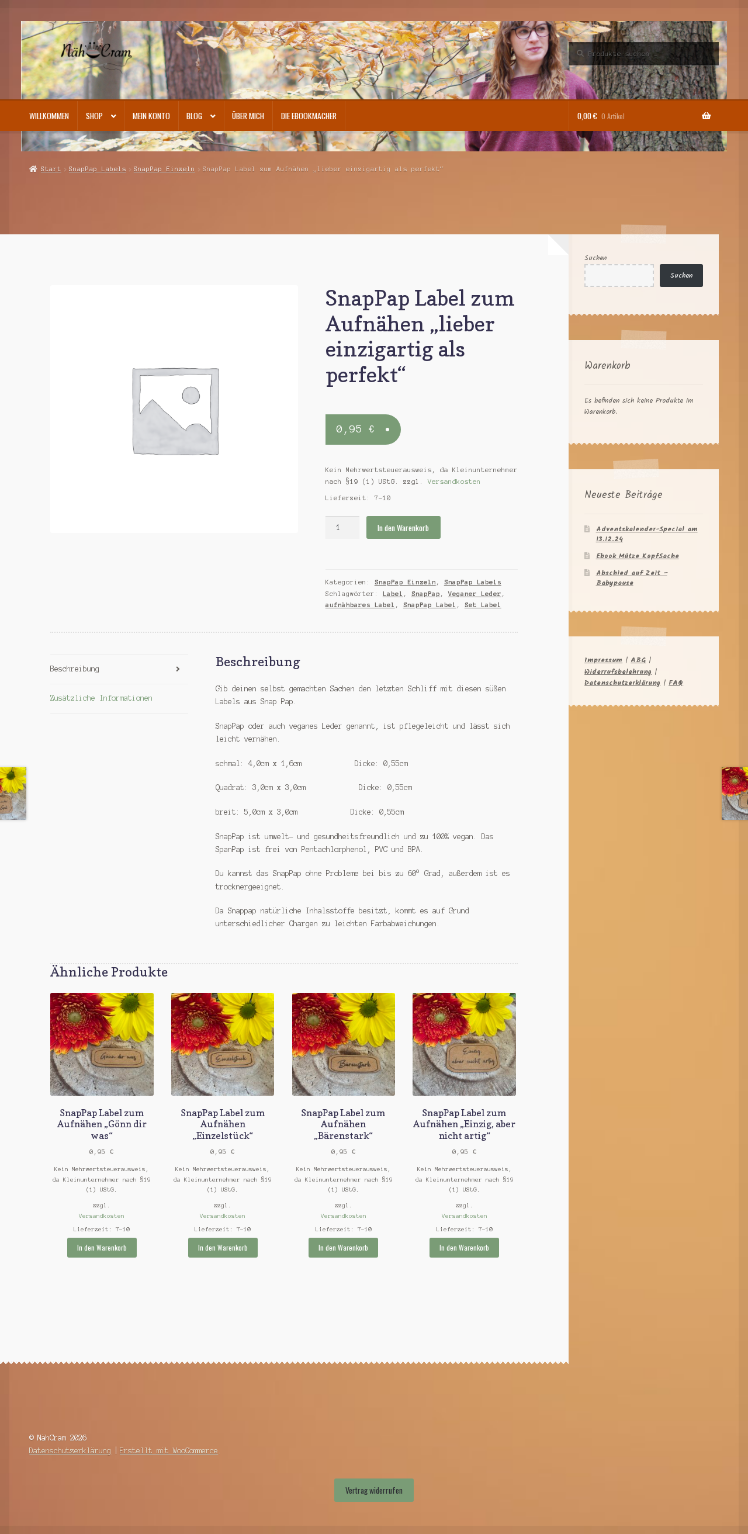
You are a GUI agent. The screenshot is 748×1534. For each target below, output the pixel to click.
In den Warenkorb (403, 528)
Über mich (248, 116)
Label (393, 593)
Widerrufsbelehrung (618, 671)
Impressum (603, 660)
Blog (194, 116)
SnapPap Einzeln (164, 168)
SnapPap (425, 593)
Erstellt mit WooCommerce (169, 1451)
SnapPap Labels (97, 168)
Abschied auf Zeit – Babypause (631, 577)
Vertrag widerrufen (374, 1490)
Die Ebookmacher (309, 116)
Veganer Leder (474, 593)
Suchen (595, 258)
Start (51, 168)
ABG (638, 660)
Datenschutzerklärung (622, 682)
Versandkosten (454, 481)
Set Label (483, 604)
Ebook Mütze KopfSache (637, 556)
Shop (94, 116)
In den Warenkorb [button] (102, 1247)
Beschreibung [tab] (74, 669)
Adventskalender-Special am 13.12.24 (647, 534)
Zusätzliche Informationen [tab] (101, 698)
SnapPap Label (429, 604)
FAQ (676, 682)
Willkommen (49, 116)
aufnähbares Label (360, 604)
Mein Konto (151, 116)
